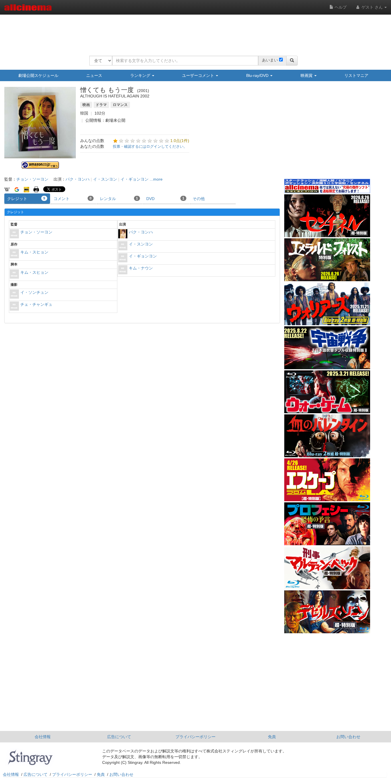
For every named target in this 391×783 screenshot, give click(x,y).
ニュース (94, 75)
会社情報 (43, 736)
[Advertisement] (193, 31)
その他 (199, 198)
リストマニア (356, 75)
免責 (272, 736)
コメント (73, 198)
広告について (119, 736)
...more (156, 179)
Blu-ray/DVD (258, 75)
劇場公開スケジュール (38, 75)
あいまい (270, 60)
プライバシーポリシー (195, 736)
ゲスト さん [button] (372, 7)
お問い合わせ (348, 736)
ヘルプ (340, 7)
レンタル (119, 198)
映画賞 (307, 75)
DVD (165, 198)
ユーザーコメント (198, 75)
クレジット (26, 198)
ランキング (140, 75)
